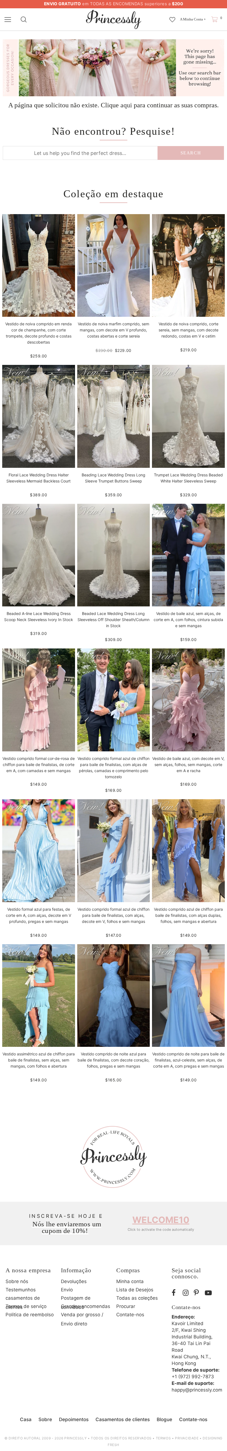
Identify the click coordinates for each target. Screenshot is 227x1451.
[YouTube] (209, 1293)
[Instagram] (187, 1293)
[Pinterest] (198, 1293)
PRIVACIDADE (187, 1438)
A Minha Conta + (193, 19)
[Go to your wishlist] (172, 17)
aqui (126, 105)
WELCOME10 (160, 1219)
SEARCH (190, 152)
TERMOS (163, 1438)
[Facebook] (176, 1293)
